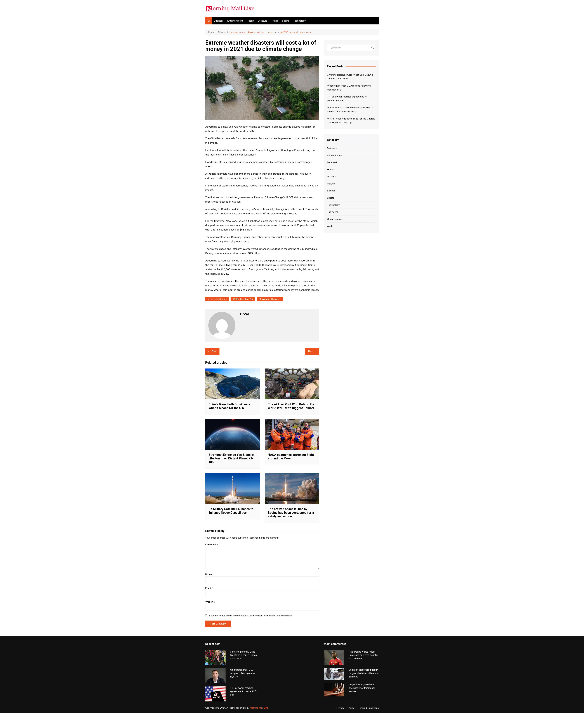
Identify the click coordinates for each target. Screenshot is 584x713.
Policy (351, 708)
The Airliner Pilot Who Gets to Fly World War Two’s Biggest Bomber (291, 406)
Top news (332, 211)
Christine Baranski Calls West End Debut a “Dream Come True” (350, 76)
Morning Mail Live (259, 707)
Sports (285, 20)
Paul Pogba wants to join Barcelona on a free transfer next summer (363, 655)
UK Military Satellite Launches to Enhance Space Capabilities (231, 510)
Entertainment (235, 20)
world (330, 225)
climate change (218, 299)
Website (210, 601)
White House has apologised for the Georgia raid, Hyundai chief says (351, 120)
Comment (211, 544)
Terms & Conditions (368, 708)
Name (209, 574)
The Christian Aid (244, 299)
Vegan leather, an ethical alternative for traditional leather (362, 688)
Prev (213, 351)
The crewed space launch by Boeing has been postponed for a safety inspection (291, 512)
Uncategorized (335, 218)
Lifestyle (262, 20)
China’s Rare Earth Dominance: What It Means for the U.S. (230, 406)
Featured (332, 162)
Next (310, 351)
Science (331, 190)
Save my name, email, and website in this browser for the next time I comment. (251, 615)
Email (209, 588)
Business (219, 20)
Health (250, 20)
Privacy (340, 708)
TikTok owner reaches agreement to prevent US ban (347, 98)
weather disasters (271, 299)
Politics (274, 20)
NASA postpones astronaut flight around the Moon (291, 456)
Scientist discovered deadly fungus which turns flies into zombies (364, 673)
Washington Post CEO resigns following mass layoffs (349, 87)
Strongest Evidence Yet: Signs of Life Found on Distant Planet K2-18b (231, 458)
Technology (299, 20)
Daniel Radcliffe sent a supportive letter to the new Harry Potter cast (350, 109)
